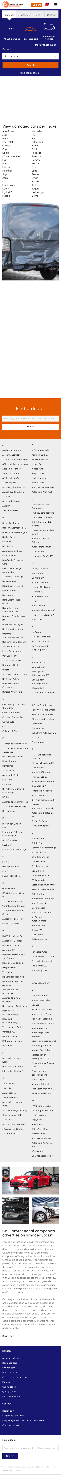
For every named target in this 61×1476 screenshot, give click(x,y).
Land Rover (8, 184)
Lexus (5, 188)
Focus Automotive (11, 876)
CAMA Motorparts (11, 712)
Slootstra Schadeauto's (43, 889)
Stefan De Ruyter (40, 821)
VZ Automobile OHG (41, 1093)
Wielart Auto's (38, 1133)
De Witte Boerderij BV (42, 1155)
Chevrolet (7, 141)
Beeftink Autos (9, 555)
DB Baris (6, 541)
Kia (4, 181)
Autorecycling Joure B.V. (14, 1124)
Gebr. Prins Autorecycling (44, 733)
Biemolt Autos (9, 590)
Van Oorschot (38, 662)
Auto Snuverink (39, 903)
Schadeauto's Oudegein (43, 692)
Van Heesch (8, 972)
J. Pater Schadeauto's (42, 705)
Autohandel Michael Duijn (14, 806)
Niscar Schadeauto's (42, 641)
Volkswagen (38, 192)
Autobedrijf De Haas (12, 940)
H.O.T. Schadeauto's (12, 936)
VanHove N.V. (9, 1031)
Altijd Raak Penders (12, 468)
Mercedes (37, 131)
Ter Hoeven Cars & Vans (44, 956)
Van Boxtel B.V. (9, 655)
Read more (8, 1335)
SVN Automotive (39, 939)
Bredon (5, 669)
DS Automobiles (11, 156)
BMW (5, 138)
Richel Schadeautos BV (43, 781)
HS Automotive (9, 1036)
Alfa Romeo (9, 131)
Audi (4, 134)
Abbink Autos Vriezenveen (15, 459)
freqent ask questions (13, 1415)
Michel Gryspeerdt (11, 923)
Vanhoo (35, 1005)
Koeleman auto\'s (40, 478)
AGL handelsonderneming (15, 464)
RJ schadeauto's (40, 795)
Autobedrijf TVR (39, 970)
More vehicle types (45, 44)
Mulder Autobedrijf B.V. (43, 615)
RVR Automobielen (41, 825)
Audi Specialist (9, 482)
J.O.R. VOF (7, 1119)
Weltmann (37, 1124)
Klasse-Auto (37, 468)
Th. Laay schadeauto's (43, 512)
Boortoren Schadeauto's (14, 642)
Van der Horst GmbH (12, 1027)
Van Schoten (38, 870)
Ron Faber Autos (10, 866)
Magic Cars (37, 573)
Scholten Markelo (40, 866)
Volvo (35, 195)
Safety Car (37, 843)
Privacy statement (45, 1467)
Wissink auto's (38, 1151)
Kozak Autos (38, 482)
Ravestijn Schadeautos (43, 763)
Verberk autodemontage (44, 1041)
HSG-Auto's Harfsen (12, 1041)
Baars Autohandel (11, 523)
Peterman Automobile (42, 714)
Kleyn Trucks (38, 473)
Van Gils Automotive (12, 901)
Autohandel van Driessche (15, 801)
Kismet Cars (38, 464)
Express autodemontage (14, 849)
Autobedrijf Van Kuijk (42, 492)
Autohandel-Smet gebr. (43, 898)
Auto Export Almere (11, 660)
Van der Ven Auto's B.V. (43, 1023)
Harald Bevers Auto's (12, 586)
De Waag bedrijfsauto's (43, 1110)
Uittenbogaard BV (40, 983)
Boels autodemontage (13, 629)
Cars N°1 (6, 726)
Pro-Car (35, 737)
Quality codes (9, 1386)
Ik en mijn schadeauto (13, 1066)
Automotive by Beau (12, 551)
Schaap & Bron (39, 852)
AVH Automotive (10, 510)
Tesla (34, 184)
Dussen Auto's (9, 811)
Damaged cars (9, 1363)
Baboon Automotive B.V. (14, 527)
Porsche (36, 159)
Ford (5, 163)
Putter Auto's (38, 742)
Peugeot (36, 152)
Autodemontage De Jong (14, 1110)
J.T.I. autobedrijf (10, 1133)
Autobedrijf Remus (41, 772)
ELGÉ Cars (7, 844)
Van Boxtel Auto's (10, 646)
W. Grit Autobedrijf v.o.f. (13, 906)
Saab (34, 167)
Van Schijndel (38, 861)
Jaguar (6, 174)
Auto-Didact (8, 770)
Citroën (6, 145)
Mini (34, 138)
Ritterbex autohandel (42, 790)
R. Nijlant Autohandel (42, 636)
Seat (34, 170)
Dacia (5, 152)
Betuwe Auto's (9, 581)
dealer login (8, 1411)
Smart (35, 177)
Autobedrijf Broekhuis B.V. (15, 674)
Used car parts (9, 1372)
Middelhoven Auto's (41, 596)
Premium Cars (39, 728)
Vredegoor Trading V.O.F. (44, 1088)
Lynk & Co (7, 192)
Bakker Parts (8, 537)
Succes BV (37, 930)
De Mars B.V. (38, 577)
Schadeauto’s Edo (40, 857)
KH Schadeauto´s (40, 459)
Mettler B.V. (37, 591)
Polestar (36, 156)
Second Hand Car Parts (43, 884)
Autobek (6, 496)
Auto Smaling (38, 894)
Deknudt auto (9, 761)
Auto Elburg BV (9, 840)
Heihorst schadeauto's (13, 976)
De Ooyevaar (38, 667)
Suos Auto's (37, 934)
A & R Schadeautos (11, 450)
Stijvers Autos (38, 908)
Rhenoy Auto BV (39, 777)
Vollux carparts (39, 1079)
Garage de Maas (40, 568)
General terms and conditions (14, 1467)
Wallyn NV (37, 1119)
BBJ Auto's (7, 546)
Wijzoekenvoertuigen (42, 1138)
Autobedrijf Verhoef (41, 1045)
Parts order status (11, 1396)
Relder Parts (38, 767)
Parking (6, 1382)
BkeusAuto (7, 595)
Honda (6, 167)
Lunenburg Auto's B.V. (42, 556)
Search (30, 65)
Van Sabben (38, 838)
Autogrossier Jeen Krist (43, 487)
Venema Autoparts (41, 1028)
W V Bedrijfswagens (41, 1106)
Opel (34, 149)
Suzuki (35, 181)
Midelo (35, 601)
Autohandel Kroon (11, 501)
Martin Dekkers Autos (13, 756)
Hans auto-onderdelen (13, 963)
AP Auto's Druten (10, 473)
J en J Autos (8, 1088)
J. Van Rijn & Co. (40, 786)
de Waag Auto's (39, 1115)
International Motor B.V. (13, 1071)
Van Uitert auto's (40, 995)
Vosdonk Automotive (42, 1084)
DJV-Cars (7, 779)
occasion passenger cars (14, 1377)
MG (33, 134)
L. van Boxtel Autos (11, 651)
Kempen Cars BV (40, 454)
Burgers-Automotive (12, 691)
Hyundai (7, 170)
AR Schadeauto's (10, 478)
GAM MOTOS (8, 888)
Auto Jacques (9, 1093)
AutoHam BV (8, 950)
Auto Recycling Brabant (13, 487)
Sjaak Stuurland (39, 925)
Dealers (36, 4)
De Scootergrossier (41, 875)
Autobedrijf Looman (41, 546)
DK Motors (7, 784)
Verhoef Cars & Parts (42, 1050)
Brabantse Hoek (10, 665)
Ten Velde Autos (39, 951)
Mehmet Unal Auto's (41, 587)
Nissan (35, 145)
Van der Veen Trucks (42, 1014)
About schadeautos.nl (12, 1358)
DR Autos (6, 797)
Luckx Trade (38, 551)
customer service (11, 1425)
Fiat (4, 159)
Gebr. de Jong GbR (11, 1115)
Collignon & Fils (9, 731)
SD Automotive (39, 880)
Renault (36, 163)
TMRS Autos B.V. (40, 965)
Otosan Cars (38, 688)
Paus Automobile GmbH (43, 709)
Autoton (6, 505)
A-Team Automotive (12, 454)
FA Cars (6, 862)
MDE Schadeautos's (41, 582)
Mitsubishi (37, 141)
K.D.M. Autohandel (40, 450)
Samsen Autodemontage (44, 847)
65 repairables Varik (42, 1009)
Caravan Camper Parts (13, 717)
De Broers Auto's (10, 679)
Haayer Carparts (10, 945)
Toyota (36, 188)
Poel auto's (37, 723)
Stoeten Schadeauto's (42, 912)
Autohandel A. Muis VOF (43, 610)
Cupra (5, 149)
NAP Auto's (37, 632)
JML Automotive (10, 1097)
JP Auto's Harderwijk (12, 1129)
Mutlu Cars (37, 619)
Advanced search (29, 72)
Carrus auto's (9, 722)
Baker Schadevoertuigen (14, 532)
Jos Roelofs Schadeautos (44, 800)
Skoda (35, 174)
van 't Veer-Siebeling (42, 1018)
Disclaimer (32, 1467)
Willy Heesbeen (9, 967)
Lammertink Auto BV (42, 517)
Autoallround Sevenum (13, 492)
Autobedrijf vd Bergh (12, 576)
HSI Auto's (7, 1045)
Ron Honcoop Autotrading (15, 1006)
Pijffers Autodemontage (43, 719)
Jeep (5, 177)
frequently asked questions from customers (24, 1420)
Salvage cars (8, 1367)
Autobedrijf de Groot (12, 918)
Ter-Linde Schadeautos (43, 961)
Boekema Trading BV (12, 624)
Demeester (7, 765)
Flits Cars (6, 871)
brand (6, 49)
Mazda (6, 195)
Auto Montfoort (39, 605)
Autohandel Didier (11, 775)
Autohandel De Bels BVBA (14, 743)
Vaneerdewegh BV (41, 1000)
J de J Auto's (8, 1083)
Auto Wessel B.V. (40, 1129)
